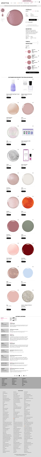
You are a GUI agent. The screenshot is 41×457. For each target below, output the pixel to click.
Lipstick (25, 399)
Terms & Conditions (4, 384)
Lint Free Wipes (5, 448)
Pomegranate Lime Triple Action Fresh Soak (17, 423)
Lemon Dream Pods (5, 413)
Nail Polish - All (26, 403)
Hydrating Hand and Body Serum (17, 432)
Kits (3, 394)
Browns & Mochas (5, 409)
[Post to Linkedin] (30, 22)
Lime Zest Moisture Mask (27, 437)
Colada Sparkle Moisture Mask (6, 437)
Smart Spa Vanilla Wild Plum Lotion (28, 443)
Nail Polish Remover (15, 447)
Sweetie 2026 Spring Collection (6, 399)
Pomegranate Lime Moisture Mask (17, 438)
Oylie (23, 385)
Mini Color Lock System (27, 409)
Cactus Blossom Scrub (16, 433)
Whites (14, 419)
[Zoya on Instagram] (17, 375)
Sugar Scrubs (4, 432)
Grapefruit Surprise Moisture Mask (28, 438)
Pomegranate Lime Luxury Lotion (17, 443)
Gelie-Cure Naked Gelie (27, 432)
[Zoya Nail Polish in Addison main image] (2, 10)
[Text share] (32, 22)
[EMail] (31, 22)
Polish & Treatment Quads (27, 394)
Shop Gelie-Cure (5, 418)
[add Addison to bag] (38, 19)
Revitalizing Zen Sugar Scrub (27, 433)
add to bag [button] (8, 97)
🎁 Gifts (14, 418)
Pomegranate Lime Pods (27, 414)
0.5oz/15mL (29, 14)
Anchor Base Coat (5, 404)
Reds (3, 403)
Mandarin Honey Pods (27, 413)
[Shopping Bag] (39, 2)
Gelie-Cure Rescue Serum (27, 418)
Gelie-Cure (14, 452)
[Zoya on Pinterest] (26, 375)
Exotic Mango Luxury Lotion (27, 442)
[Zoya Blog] (24, 375)
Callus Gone (4, 452)
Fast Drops (14, 404)
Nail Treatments (26, 447)
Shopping (13, 383)
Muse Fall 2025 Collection (6, 398)
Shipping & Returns (4, 383)
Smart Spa (23, 384)
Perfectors (4, 442)
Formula (28, 41)
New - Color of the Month (16, 399)
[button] (5, 3)
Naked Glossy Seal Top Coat (16, 448)
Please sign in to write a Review (4, 318)
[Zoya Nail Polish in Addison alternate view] (2, 15)
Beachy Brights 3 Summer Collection (28, 398)
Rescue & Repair (15, 394)
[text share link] (32, 22)
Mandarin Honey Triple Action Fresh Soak (28, 423)
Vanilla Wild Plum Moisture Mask (17, 437)
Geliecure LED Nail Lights (16, 442)
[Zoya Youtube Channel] (19, 375)
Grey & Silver (4, 419)
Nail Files (4, 447)
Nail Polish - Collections (27, 404)
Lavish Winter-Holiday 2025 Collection (17, 398)
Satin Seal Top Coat (26, 448)
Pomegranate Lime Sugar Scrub (28, 428)
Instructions (29, 43)
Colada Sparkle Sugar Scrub (6, 428)
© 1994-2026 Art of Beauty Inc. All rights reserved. (20, 454)
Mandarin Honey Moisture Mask (7, 438)
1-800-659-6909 (14, 384)
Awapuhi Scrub (4, 433)
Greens (25, 408)
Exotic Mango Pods (15, 413)
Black (14, 409)
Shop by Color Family (5, 408)
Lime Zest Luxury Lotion (6, 443)
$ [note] (33, 52)
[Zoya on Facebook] (15, 375)
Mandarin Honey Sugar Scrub (17, 428)
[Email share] (31, 22)
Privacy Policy (4, 385)
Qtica (23, 383)
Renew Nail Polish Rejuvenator (17, 408)
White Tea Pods (15, 414)
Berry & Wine (25, 419)
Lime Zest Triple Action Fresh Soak (7, 423)
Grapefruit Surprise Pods (6, 414)
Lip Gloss (14, 403)
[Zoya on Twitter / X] (22, 375)
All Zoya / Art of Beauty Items (27, 452)
